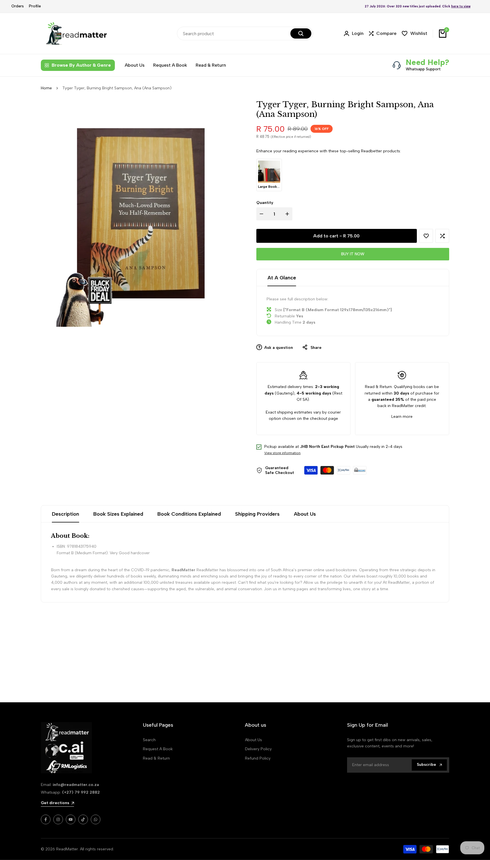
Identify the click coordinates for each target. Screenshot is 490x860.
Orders (17, 6)
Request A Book (158, 749)
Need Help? (427, 62)
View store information (282, 453)
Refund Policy (258, 758)
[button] (426, 236)
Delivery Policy (258, 749)
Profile (35, 6)
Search (149, 739)
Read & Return (156, 758)
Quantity (264, 202)
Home (46, 88)
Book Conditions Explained (189, 514)
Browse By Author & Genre (81, 65)
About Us (305, 514)
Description (65, 514)
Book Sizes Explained (118, 514)
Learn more (402, 416)
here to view (460, 6)
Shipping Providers (257, 514)
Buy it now (352, 254)
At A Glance (281, 278)
